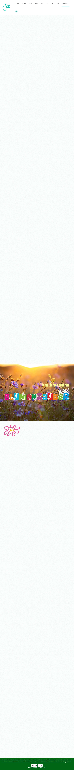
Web (52, 3)
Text (42, 3)
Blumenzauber (65, 3)
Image (36, 3)
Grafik (30, 3)
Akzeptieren (34, 765)
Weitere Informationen (34, 767)
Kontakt (57, 3)
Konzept (24, 3)
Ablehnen (40, 765)
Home (18, 3)
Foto (47, 3)
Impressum (42, 767)
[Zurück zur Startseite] (6, 7)
